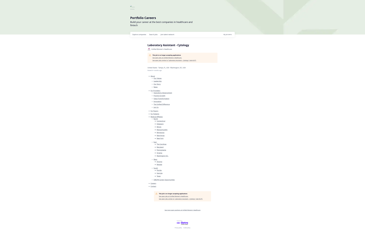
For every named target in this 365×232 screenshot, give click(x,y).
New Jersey (161, 135)
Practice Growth (159, 96)
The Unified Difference (162, 104)
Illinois (159, 127)
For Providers (155, 91)
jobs (153, 34)
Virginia (159, 153)
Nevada (159, 164)
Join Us (156, 107)
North (156, 119)
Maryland (160, 147)
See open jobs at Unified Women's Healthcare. (167, 58)
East (155, 142)
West (155, 159)
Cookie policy (186, 228)
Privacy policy (178, 228)
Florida (159, 170)
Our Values (158, 78)
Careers (153, 183)
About (153, 76)
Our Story (157, 84)
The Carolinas (161, 144)
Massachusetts (162, 130)
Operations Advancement (163, 93)
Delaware (160, 124)
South (156, 168)
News (156, 87)
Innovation (157, 101)
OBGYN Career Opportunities (164, 180)
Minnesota (160, 133)
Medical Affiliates (157, 117)
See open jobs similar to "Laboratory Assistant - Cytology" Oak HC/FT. (174, 60)
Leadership (158, 81)
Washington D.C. (162, 156)
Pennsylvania (161, 150)
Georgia (159, 173)
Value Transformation (161, 99)
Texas (159, 176)
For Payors (154, 111)
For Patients (155, 114)
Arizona (159, 162)
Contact (153, 186)
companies (139, 34)
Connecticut (161, 121)
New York (160, 138)
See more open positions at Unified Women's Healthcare (182, 210)
